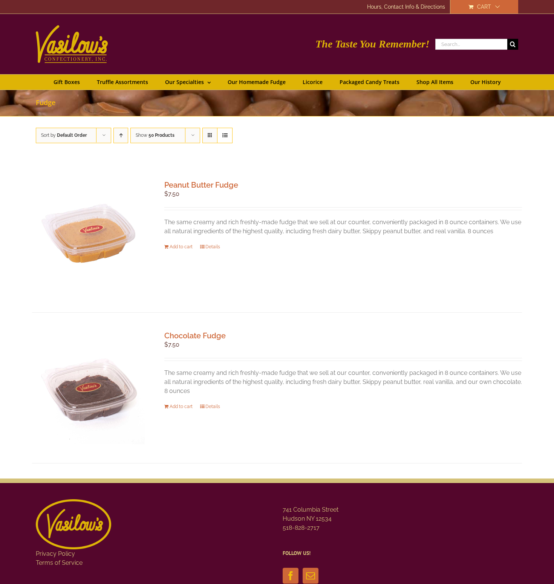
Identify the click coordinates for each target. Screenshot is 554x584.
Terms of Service (59, 562)
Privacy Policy (55, 553)
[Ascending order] (120, 135)
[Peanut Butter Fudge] (88, 237)
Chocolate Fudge (195, 335)
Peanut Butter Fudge (201, 185)
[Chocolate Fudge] (88, 388)
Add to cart (181, 246)
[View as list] (224, 135)
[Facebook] (290, 576)
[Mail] (310, 576)
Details (212, 246)
